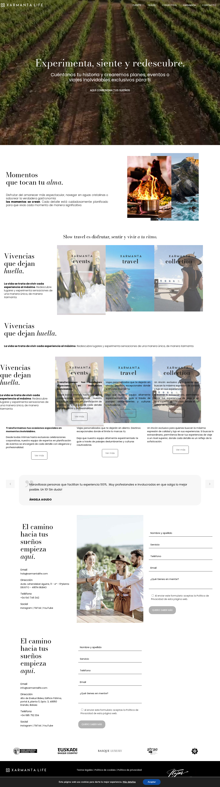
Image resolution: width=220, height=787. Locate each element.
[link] (25, 751)
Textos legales (85, 770)
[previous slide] (10, 484)
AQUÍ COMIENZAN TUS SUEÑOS (110, 90)
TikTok (37, 608)
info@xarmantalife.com (33, 688)
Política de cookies (105, 770)
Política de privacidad (130, 770)
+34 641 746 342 (29, 597)
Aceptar (152, 781)
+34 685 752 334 (29, 715)
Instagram (26, 608)
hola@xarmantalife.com (34, 573)
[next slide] (209, 484)
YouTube (48, 608)
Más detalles (129, 782)
